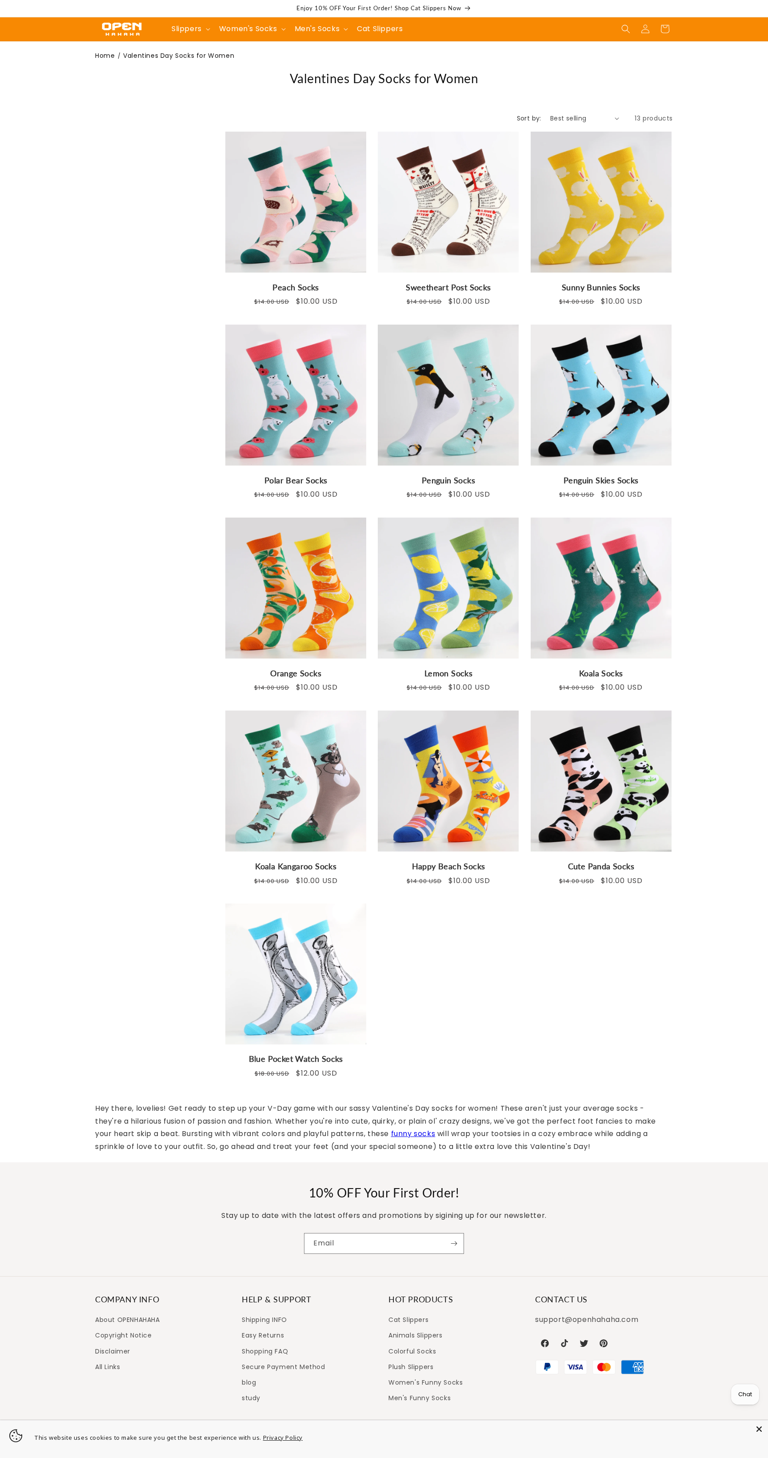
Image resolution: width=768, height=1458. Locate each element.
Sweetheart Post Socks (448, 287)
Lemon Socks (448, 673)
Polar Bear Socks (295, 480)
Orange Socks (295, 673)
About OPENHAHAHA (127, 1319)
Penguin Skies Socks (601, 480)
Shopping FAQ (265, 1351)
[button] (626, 29)
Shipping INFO (264, 1319)
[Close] (759, 1429)
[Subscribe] (454, 1243)
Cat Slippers (408, 1319)
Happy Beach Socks (448, 866)
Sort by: (529, 118)
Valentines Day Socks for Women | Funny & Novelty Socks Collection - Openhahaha (121, 29)
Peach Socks (295, 287)
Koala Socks (601, 673)
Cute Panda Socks (601, 866)
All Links (107, 1366)
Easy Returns (263, 1335)
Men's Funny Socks (419, 1398)
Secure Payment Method (283, 1366)
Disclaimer (112, 1351)
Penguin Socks (448, 480)
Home (105, 55)
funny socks (413, 1134)
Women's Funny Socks (425, 1382)
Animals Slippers (415, 1335)
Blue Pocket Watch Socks (296, 1059)
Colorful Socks (412, 1351)
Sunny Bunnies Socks (601, 287)
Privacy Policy (283, 1438)
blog (249, 1382)
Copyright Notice (123, 1335)
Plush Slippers (410, 1366)
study (251, 1398)
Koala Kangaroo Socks (295, 866)
